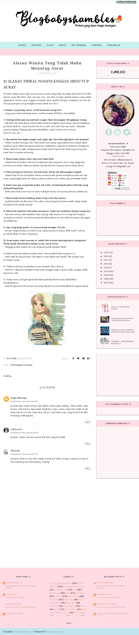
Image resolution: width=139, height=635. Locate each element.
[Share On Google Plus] (88, 358)
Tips (68, 593)
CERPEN (97, 45)
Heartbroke (71, 609)
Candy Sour (11, 594)
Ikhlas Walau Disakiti (15, 597)
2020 (106, 271)
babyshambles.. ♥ (14, 583)
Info (75, 589)
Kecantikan (80, 612)
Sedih (57, 609)
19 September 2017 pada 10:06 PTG (25, 433)
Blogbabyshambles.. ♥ (23, 631)
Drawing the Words (106, 604)
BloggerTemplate (54, 631)
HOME (22, 45)
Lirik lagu (68, 599)
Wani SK (15, 450)
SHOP (62, 45)
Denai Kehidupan (13, 604)
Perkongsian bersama (21, 365)
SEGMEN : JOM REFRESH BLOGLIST (122, 342)
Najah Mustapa (19, 398)
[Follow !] (120, 3)
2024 (106, 256)
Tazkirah (54, 599)
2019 (106, 275)
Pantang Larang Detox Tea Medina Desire (122, 319)
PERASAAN (113, 45)
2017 (106, 282)
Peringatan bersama (73, 586)
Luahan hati (61, 589)
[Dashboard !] (130, 3)
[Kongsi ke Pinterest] (83, 358)
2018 (106, 279)
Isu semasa (73, 596)
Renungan (55, 593)
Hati (82, 606)
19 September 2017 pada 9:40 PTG (24, 401)
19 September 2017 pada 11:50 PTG (24, 454)
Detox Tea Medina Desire (120, 308)
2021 (106, 267)
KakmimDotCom (104, 594)
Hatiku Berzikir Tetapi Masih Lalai (21, 607)
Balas (87, 422)
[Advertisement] (47, 536)
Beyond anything (14, 614)
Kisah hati (71, 602)
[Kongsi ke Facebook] (73, 358)
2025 (106, 252)
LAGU (50, 45)
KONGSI (37, 45)
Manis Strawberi (104, 583)
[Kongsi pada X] (78, 358)
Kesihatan (81, 593)
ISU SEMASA (79, 45)
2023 (106, 260)
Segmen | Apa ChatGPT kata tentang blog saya (123, 331)
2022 (106, 263)
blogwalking (69, 606)
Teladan (58, 596)
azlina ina (16, 429)
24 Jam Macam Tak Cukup (108, 597)
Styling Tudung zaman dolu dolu (110, 607)
